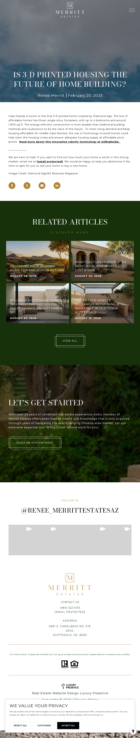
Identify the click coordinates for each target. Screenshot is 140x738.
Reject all (20, 725)
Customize (44, 725)
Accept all (68, 725)
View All (70, 340)
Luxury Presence (94, 693)
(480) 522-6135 (70, 607)
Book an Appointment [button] (35, 442)
